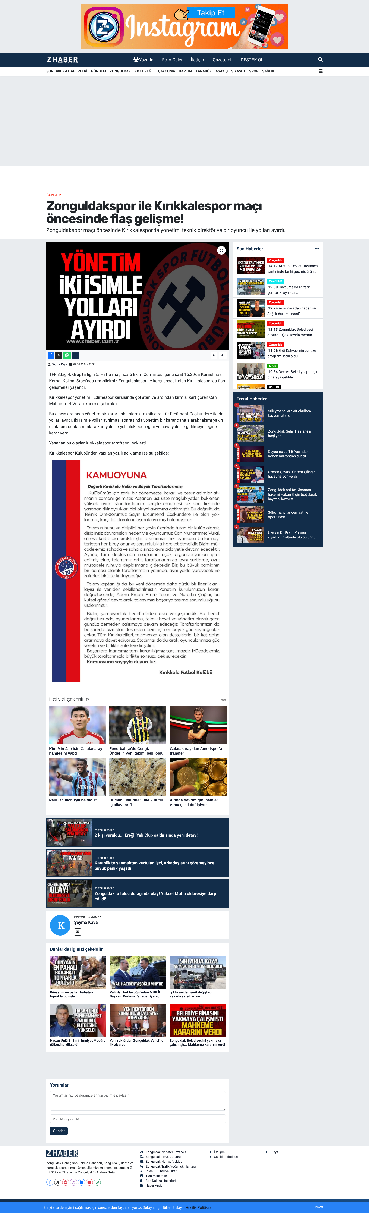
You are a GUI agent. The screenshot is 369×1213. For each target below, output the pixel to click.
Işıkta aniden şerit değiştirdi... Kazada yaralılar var (192, 994)
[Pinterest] (65, 1182)
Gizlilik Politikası (226, 1157)
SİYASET (238, 71)
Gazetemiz (223, 59)
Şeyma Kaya (59, 364)
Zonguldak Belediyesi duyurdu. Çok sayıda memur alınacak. (290, 332)
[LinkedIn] (81, 1182)
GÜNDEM (98, 71)
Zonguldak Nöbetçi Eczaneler (166, 1152)
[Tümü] (317, 248)
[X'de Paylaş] (58, 355)
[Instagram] (73, 1182)
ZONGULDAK (120, 71)
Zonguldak (275, 260)
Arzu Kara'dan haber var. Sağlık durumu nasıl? (292, 311)
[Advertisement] (184, 132)
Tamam (319, 1207)
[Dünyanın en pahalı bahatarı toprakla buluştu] (78, 972)
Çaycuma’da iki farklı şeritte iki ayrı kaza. (289, 290)
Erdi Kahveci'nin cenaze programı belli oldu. (291, 353)
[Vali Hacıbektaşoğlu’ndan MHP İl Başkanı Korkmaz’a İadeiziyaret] (138, 972)
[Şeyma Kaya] (60, 925)
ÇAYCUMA (166, 71)
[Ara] (320, 59)
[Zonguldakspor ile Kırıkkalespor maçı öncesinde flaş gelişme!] (137, 296)
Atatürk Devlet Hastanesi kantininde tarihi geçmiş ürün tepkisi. (293, 269)
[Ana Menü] (321, 71)
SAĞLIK (268, 71)
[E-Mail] (77, 932)
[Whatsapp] (97, 1182)
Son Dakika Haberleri (161, 1181)
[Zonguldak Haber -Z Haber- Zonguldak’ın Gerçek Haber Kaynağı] (62, 60)
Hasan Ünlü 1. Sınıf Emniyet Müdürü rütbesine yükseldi (77, 1042)
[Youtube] (89, 1182)
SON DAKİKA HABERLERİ (66, 71)
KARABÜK (203, 71)
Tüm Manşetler (156, 1176)
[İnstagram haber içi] (184, 26)
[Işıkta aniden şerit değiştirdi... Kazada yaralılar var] (198, 972)
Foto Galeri (173, 59)
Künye (274, 1152)
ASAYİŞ (221, 71)
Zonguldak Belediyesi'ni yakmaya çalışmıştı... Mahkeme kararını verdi (197, 1042)
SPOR (254, 71)
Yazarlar (147, 59)
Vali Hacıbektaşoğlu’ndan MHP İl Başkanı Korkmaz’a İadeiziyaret (135, 994)
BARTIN (185, 71)
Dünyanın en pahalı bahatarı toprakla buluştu (71, 994)
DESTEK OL (252, 59)
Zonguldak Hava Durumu (163, 1157)
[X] (57, 1182)
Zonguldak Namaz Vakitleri (165, 1161)
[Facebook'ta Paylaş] (51, 355)
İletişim (198, 59)
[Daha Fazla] (75, 355)
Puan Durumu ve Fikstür (162, 1171)
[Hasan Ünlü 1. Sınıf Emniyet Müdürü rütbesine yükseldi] (78, 1020)
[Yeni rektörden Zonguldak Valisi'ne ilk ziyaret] (138, 1020)
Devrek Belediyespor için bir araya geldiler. (292, 374)
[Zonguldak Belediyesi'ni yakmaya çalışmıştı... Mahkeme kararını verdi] (198, 1020)
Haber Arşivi (154, 1185)
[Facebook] (49, 1182)
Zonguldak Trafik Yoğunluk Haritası (171, 1166)
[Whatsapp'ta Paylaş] (67, 355)
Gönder (59, 1131)
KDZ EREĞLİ (144, 71)
